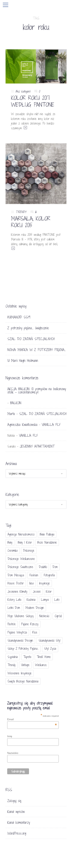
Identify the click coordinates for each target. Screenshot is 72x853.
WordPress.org (16, 833)
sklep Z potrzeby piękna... (23, 648)
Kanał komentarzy (18, 822)
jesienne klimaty (17, 591)
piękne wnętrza (17, 632)
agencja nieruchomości (21, 534)
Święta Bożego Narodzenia (23, 681)
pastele (12, 624)
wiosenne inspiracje (20, 673)
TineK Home (44, 657)
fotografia (49, 575)
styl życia (50, 648)
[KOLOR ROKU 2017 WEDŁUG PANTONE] (36, 66)
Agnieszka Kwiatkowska (22, 424)
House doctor (16, 583)
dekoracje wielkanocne (21, 559)
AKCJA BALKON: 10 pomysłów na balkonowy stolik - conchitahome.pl (36, 390)
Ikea (31, 583)
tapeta (27, 657)
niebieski (44, 616)
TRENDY (21, 212)
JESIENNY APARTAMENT (37, 446)
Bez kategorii (23, 91)
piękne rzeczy (29, 624)
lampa (45, 599)
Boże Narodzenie (47, 542)
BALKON (15, 402)
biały (10, 542)
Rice (34, 632)
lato (56, 599)
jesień (36, 591)
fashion (34, 575)
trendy (12, 665)
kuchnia (31, 599)
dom (55, 567)
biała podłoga (47, 534)
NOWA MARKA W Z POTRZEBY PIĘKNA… (36, 349)
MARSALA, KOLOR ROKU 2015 (30, 222)
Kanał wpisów (16, 811)
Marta (11, 413)
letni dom (14, 608)
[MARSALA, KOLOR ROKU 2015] (36, 173)
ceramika (13, 550)
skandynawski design (20, 640)
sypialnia (13, 657)
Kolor (49, 591)
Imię (9, 736)
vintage (25, 665)
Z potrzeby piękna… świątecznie (28, 328)
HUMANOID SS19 (18, 317)
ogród (58, 616)
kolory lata (14, 599)
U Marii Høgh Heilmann (22, 360)
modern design (34, 608)
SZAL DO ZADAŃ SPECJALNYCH (31, 338)
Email (32, 719)
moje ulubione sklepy (21, 616)
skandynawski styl (49, 640)
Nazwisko (12, 752)
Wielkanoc (41, 665)
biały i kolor (25, 542)
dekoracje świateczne (20, 567)
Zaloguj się (14, 800)
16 (36, 212)
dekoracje (28, 550)
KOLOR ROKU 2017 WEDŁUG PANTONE (32, 101)
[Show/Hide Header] (5, 5)
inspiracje (44, 583)
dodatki (43, 567)
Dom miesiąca (16, 575)
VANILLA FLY (51, 424)
